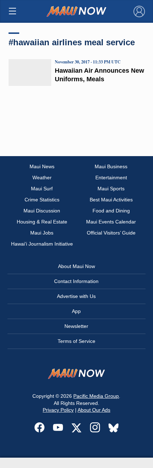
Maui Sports (111, 188)
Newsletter (76, 326)
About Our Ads (94, 410)
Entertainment (111, 177)
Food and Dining (111, 211)
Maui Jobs (41, 233)
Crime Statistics (42, 199)
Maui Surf (42, 188)
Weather (42, 177)
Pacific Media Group (96, 396)
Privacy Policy (58, 410)
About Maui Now (76, 266)
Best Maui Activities (111, 199)
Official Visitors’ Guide (111, 233)
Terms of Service (76, 341)
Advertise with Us (76, 296)
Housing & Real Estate (42, 222)
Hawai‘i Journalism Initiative (42, 244)
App (76, 311)
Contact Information (76, 281)
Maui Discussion (41, 211)
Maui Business (111, 166)
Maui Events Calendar (111, 222)
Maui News (42, 166)
